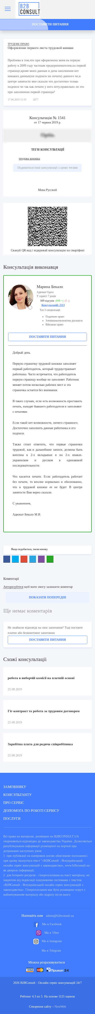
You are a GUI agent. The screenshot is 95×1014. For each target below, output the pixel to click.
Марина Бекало (50, 286)
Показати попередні (47, 597)
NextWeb (60, 1006)
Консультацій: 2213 (53, 305)
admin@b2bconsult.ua (60, 915)
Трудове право (18, 44)
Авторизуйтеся (13, 586)
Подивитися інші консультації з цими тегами (47, 167)
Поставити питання (47, 336)
